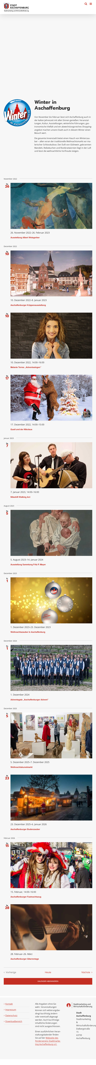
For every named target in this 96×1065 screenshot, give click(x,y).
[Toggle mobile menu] (91, 3)
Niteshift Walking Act (20, 497)
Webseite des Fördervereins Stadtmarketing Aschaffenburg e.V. (47, 1041)
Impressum (10, 1009)
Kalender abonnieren (48, 981)
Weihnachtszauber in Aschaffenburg (27, 631)
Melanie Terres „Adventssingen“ (25, 367)
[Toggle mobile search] (86, 3)
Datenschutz (11, 1015)
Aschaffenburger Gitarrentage (24, 958)
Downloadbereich (13, 1021)
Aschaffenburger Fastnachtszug (25, 896)
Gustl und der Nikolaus (21, 429)
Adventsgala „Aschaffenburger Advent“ (29, 699)
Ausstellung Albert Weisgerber (25, 237)
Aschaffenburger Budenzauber (25, 829)
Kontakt (9, 1003)
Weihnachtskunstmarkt (21, 767)
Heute (48, 972)
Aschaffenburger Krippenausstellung (28, 305)
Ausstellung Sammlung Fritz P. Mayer (28, 564)
